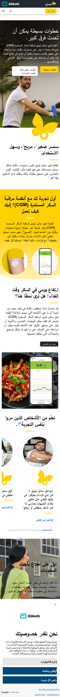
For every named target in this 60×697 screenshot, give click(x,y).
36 (44, 61)
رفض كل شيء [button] (49, 680)
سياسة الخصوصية (53, 694)
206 (19, 423)
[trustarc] (5, 691)
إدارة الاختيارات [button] (49, 661)
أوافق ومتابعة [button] (49, 671)
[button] (10, 11)
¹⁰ (23, 232)
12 (48, 239)
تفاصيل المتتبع (40, 694)
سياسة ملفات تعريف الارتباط (49, 689)
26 (42, 61)
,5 (23, 239)
